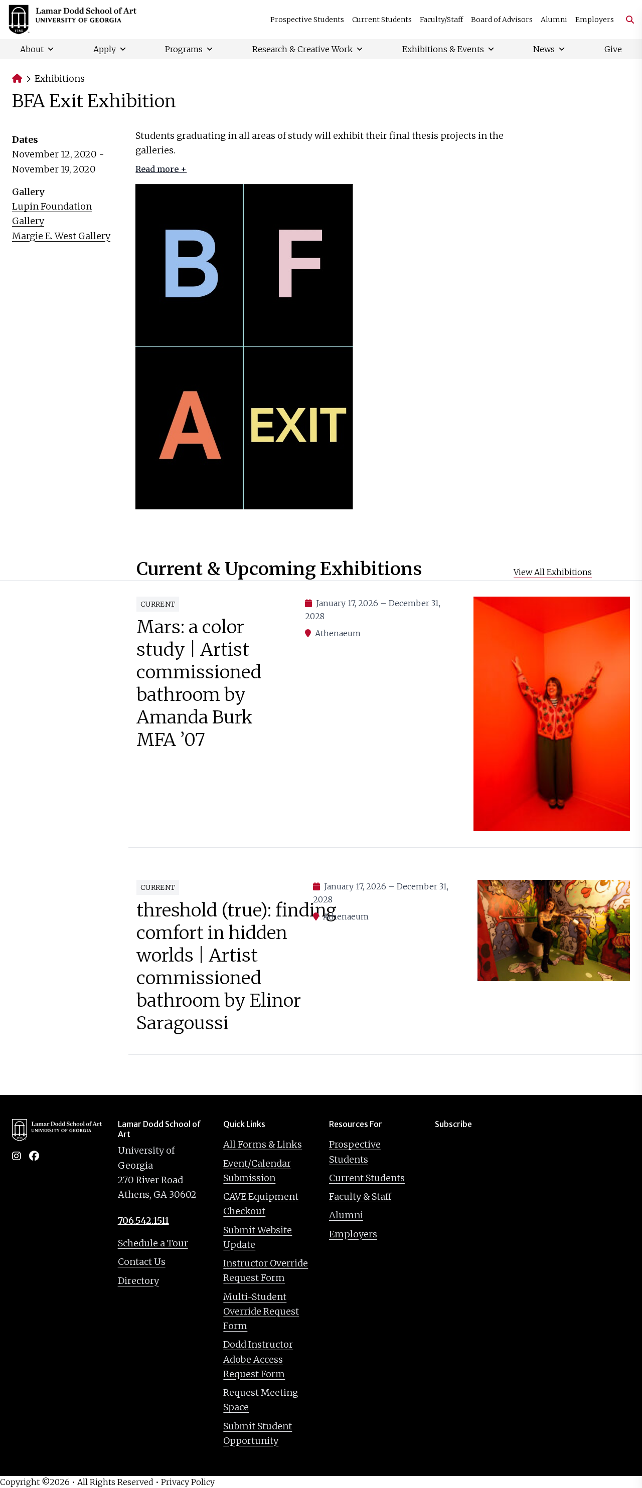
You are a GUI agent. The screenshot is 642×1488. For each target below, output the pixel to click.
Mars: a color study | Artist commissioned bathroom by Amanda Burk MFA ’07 (198, 683)
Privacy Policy (188, 1482)
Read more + (161, 169)
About (32, 49)
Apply (104, 49)
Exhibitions (60, 78)
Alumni (554, 19)
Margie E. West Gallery (61, 236)
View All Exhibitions (553, 572)
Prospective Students (307, 19)
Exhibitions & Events (443, 49)
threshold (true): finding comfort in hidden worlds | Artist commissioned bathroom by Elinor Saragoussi (236, 966)
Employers (594, 19)
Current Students (382, 19)
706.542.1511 (143, 1220)
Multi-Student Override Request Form (261, 1311)
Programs (184, 49)
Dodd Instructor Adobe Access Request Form (258, 1359)
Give (613, 49)
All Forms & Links (262, 1144)
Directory (138, 1280)
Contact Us (142, 1261)
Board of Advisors (502, 19)
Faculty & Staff (360, 1196)
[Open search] (626, 20)
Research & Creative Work (302, 49)
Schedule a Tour (153, 1243)
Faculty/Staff (441, 19)
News (544, 49)
